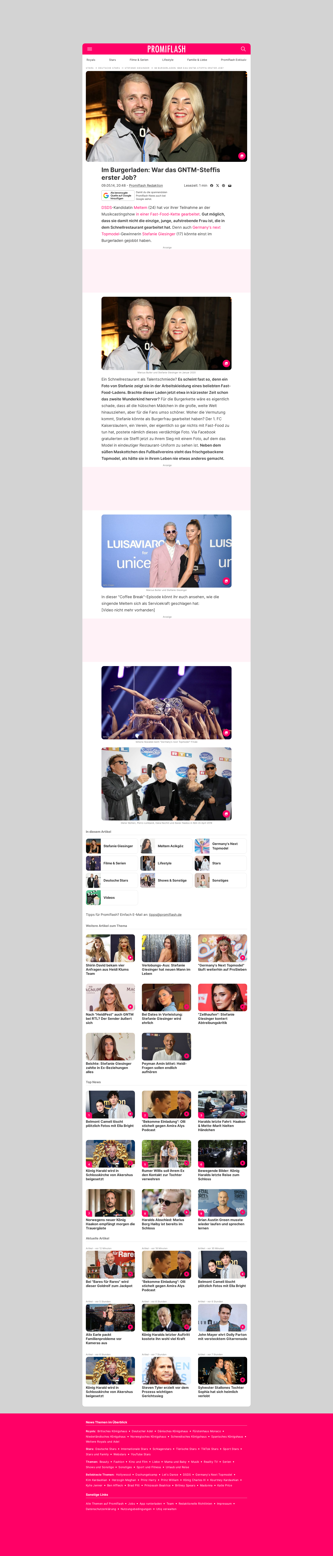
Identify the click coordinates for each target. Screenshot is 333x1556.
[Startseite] (166, 49)
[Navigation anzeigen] (90, 49)
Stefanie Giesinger (158, 234)
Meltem (140, 207)
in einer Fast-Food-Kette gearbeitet (168, 214)
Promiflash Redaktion (146, 185)
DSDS (106, 207)
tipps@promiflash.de (165, 915)
